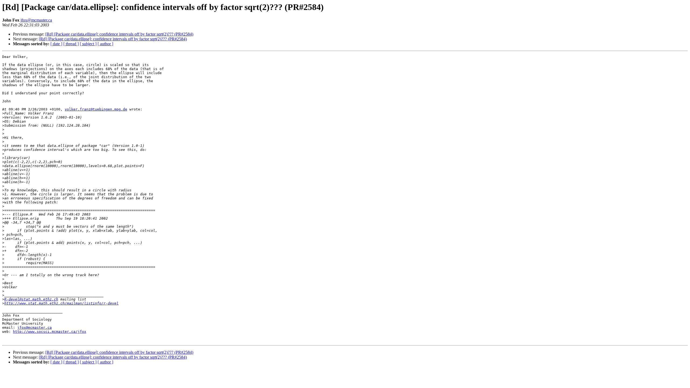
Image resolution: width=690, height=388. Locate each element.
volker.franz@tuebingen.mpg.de (96, 109)
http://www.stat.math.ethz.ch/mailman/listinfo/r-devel (61, 303)
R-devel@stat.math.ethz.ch (31, 299)
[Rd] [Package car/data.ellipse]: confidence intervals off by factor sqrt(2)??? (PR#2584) (119, 34)
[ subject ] (88, 43)
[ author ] (105, 43)
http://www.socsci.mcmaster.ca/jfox (49, 332)
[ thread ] (71, 43)
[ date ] (56, 43)
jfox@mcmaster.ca (36, 20)
